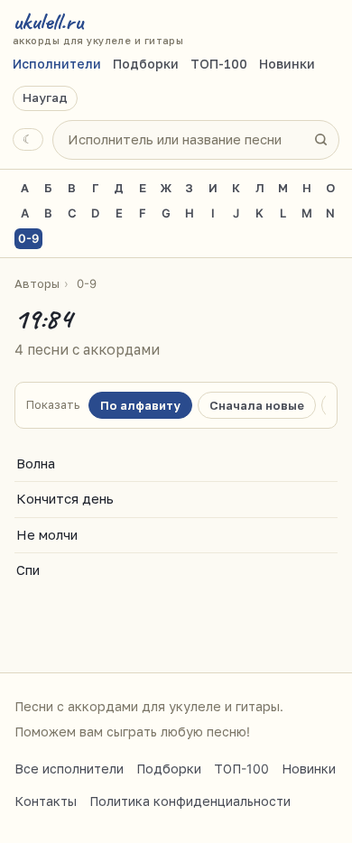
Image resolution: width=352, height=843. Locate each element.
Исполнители (57, 63)
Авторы (37, 283)
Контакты (45, 801)
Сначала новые (256, 405)
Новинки (287, 63)
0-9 (28, 238)
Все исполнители (69, 768)
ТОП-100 (218, 63)
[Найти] (320, 140)
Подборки (146, 63)
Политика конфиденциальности (190, 801)
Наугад (45, 97)
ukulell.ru (98, 27)
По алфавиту (140, 405)
